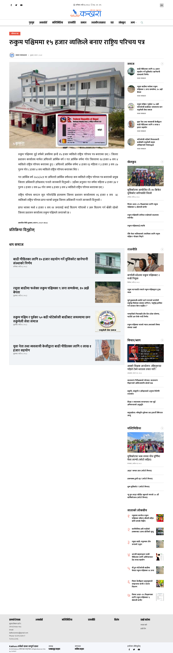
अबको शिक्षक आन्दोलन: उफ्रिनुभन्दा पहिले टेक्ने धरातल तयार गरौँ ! (144, 367)
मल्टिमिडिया (57, 23)
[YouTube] (21, 5)
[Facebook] (11, 5)
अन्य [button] (133, 23)
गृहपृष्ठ (31, 23)
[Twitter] (16, 5)
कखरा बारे (144, 625)
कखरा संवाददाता (21, 55)
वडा (112, 23)
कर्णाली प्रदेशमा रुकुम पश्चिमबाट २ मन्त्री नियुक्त (143, 277)
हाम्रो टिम (143, 629)
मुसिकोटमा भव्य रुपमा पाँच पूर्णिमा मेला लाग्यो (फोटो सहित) (143, 458)
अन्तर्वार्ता (43, 23)
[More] (162, 63)
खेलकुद (122, 23)
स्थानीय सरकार (98, 23)
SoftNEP (13, 651)
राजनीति (72, 23)
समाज (83, 23)
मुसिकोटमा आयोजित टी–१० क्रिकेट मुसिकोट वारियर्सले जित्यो (144, 191)
